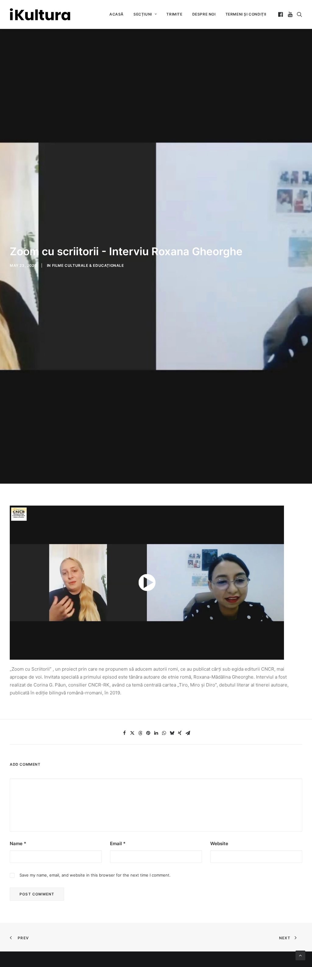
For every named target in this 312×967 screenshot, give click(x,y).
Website (219, 843)
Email (118, 843)
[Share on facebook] (124, 733)
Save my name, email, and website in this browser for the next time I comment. (95, 875)
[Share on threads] (140, 733)
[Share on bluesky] (172, 733)
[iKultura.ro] (40, 14)
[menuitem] (116, 14)
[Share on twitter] (132, 733)
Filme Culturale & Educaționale (88, 265)
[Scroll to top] (300, 955)
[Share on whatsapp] (164, 733)
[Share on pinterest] (148, 733)
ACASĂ (116, 14)
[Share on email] (187, 733)
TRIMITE (174, 14)
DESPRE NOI (204, 14)
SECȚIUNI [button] (142, 14)
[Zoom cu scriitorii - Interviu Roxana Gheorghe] (147, 583)
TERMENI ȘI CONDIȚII (245, 14)
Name (18, 843)
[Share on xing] (179, 733)
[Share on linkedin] (156, 733)
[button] (281, 14)
